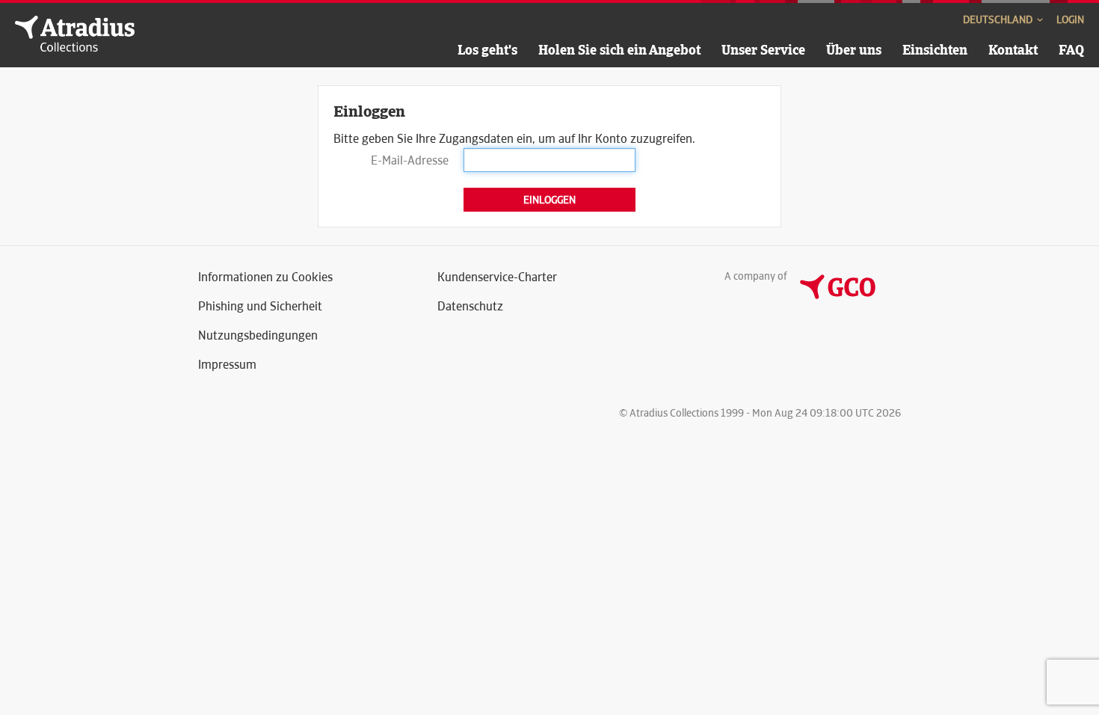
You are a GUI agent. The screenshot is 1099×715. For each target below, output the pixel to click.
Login (1070, 19)
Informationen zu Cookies (265, 277)
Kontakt (1013, 49)
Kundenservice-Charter (497, 277)
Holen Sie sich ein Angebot (619, 49)
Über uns (853, 49)
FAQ (1071, 49)
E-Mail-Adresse (410, 160)
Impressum (227, 364)
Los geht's (487, 49)
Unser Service (763, 49)
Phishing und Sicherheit (260, 306)
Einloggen (549, 199)
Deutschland (999, 19)
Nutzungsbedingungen (258, 335)
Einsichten (934, 49)
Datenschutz (470, 306)
